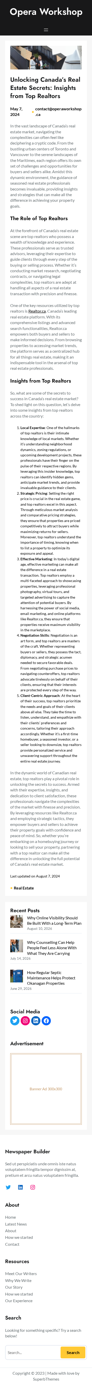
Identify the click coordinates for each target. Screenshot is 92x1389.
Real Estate (24, 887)
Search (73, 1352)
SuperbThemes (46, 1378)
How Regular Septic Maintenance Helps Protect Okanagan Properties (51, 978)
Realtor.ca (37, 310)
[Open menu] (46, 30)
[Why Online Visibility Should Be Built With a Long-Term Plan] (16, 922)
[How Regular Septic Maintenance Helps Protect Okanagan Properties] (16, 976)
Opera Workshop (46, 11)
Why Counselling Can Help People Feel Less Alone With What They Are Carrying (52, 948)
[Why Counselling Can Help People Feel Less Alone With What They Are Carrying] (16, 946)
